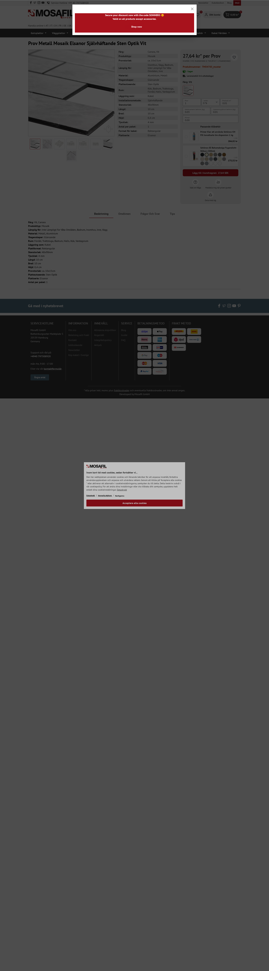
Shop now (136, 26)
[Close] (192, 9)
